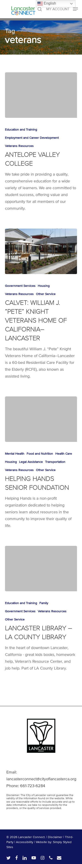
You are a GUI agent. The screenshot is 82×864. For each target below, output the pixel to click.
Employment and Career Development (32, 138)
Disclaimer (55, 837)
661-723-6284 (32, 785)
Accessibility (24, 842)
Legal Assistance (31, 462)
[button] (62, 8)
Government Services (20, 286)
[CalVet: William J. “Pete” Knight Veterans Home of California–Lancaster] (41, 251)
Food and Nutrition (40, 454)
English (49, 3)
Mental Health (14, 454)
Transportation (55, 462)
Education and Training (21, 129)
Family (43, 603)
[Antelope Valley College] (41, 95)
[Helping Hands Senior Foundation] (41, 419)
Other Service (46, 294)
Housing (44, 286)
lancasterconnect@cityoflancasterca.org (41, 778)
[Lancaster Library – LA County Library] (41, 568)
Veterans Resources (19, 146)
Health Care (63, 454)
